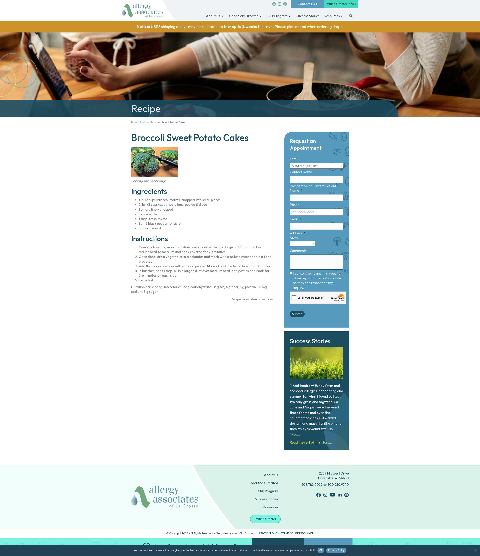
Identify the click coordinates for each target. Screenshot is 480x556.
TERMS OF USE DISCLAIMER (297, 533)
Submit (297, 314)
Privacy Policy (336, 550)
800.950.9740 (338, 484)
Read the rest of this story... (311, 442)
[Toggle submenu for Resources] (342, 16)
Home (134, 122)
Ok (321, 550)
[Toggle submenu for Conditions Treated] (261, 16)
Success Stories (266, 499)
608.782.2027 (311, 484)
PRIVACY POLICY (269, 533)
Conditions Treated (263, 483)
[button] (351, 16)
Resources (270, 507)
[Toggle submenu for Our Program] (289, 16)
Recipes (144, 122)
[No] (475, 550)
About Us (271, 475)
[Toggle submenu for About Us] (222, 16)
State (294, 238)
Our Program (268, 491)
